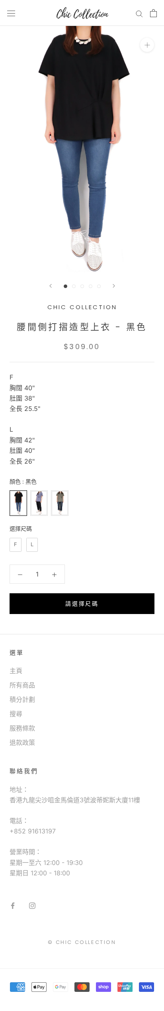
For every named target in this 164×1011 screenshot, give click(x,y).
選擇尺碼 (21, 528)
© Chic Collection (82, 942)
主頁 (16, 671)
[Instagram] (32, 905)
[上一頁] (50, 286)
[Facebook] (13, 905)
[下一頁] (114, 286)
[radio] (18, 503)
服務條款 (22, 728)
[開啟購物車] (153, 13)
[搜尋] (139, 13)
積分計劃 (22, 699)
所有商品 (22, 685)
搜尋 (16, 714)
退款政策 (22, 742)
